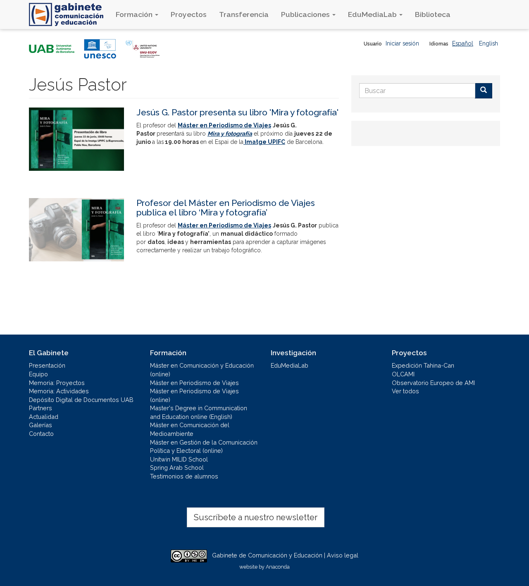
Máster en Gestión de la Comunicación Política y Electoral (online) (203, 446)
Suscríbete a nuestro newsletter (255, 517)
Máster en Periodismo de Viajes (194, 382)
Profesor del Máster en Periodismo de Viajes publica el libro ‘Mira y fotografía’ (225, 208)
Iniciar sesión (402, 43)
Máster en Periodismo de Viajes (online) (194, 395)
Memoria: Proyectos (57, 382)
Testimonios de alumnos (184, 476)
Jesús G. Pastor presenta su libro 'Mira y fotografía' (237, 112)
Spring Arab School (177, 467)
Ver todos (405, 391)
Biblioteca (432, 14)
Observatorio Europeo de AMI (433, 382)
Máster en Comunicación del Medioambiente (189, 429)
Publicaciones (306, 14)
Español (462, 43)
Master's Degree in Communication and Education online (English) (198, 412)
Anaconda (278, 567)
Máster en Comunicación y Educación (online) (202, 370)
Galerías (40, 424)
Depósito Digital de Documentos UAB (81, 399)
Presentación (47, 365)
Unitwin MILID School (179, 459)
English (488, 43)
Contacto (41, 433)
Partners (40, 407)
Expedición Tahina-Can (423, 365)
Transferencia (244, 14)
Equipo (38, 374)
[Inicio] (69, 14)
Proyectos (189, 14)
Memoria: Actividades (59, 391)
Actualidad (43, 416)
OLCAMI (403, 374)
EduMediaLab (373, 14)
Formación (135, 14)
